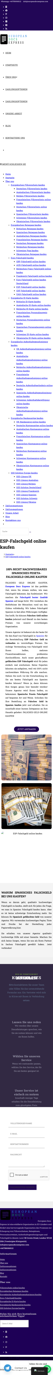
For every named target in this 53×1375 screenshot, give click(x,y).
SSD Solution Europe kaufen (24, 472)
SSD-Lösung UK (23, 476)
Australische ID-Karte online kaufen (33, 305)
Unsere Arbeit (12, 513)
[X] (6, 1331)
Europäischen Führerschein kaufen (28, 185)
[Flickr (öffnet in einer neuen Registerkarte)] (6, 21)
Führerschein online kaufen (12, 1287)
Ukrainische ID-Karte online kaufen (33, 338)
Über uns (9, 181)
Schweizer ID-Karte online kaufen (32, 334)
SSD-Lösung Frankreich (27, 491)
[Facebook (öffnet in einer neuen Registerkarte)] (6, 10)
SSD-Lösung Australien (27, 480)
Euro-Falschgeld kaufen (22, 257)
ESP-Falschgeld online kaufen (31, 287)
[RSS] (6, 1352)
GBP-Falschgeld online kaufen (31, 261)
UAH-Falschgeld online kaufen (31, 294)
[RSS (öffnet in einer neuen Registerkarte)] (6, 28)
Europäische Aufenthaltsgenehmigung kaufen (20, 1294)
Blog (7, 516)
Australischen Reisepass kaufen (31, 236)
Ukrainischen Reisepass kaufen (31, 254)
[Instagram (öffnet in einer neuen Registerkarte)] (6, 17)
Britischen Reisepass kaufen (29, 228)
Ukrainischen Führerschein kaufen (33, 221)
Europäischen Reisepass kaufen (26, 225)
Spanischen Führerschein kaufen (32, 214)
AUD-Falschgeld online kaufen (31, 265)
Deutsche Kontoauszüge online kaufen (34, 425)
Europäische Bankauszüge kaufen (27, 418)
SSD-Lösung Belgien (26, 483)
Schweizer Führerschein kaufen (31, 217)
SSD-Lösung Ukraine (26, 502)
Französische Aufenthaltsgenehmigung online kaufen (32, 378)
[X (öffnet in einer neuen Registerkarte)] (6, 6)
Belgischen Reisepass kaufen (30, 247)
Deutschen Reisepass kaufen (30, 243)
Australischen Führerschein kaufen (33, 192)
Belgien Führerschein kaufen (30, 196)
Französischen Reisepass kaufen (32, 239)
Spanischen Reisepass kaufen (30, 232)
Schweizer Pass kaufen (27, 250)
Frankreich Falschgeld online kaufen (34, 276)
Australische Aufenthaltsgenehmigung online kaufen (32, 360)
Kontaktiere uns (13, 520)
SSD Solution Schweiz (26, 498)
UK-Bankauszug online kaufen (31, 421)
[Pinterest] (6, 1347)
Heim (8, 174)
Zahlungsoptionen (14, 505)
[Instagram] (6, 1342)
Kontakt (3, 1276)
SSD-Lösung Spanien (26, 494)
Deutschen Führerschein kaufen (31, 188)
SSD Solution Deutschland (28, 487)
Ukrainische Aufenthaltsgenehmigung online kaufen (32, 411)
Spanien (40, 635)
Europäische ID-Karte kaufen (25, 298)
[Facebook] (6, 1337)
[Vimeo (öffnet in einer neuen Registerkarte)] (6, 25)
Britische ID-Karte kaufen (28, 301)
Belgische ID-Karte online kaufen (32, 308)
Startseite (9, 177)
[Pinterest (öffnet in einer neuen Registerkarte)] (6, 14)
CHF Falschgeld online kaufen (30, 290)
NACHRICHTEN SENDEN (22, 1187)
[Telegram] (7, 1368)
